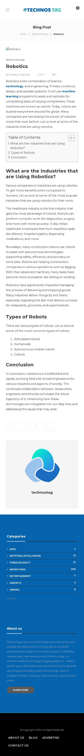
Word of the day (40, 34)
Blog (33, 737)
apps (43, 549)
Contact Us (18, 745)
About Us (16, 737)
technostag (12, 74)
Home (23, 34)
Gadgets (43, 582)
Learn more (20, 690)
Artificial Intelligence (43, 555)
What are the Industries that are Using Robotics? (37, 146)
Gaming (43, 589)
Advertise (50, 737)
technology (14, 86)
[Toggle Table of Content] (69, 138)
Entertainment (43, 575)
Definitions (43, 569)
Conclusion (19, 157)
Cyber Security (43, 562)
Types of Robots (23, 152)
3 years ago (24, 74)
